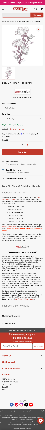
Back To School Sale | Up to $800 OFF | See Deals (22, 3)
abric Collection (11, 199)
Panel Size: (6, 114)
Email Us (5, 387)
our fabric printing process (24, 299)
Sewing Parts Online (9, 227)
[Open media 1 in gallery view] (38, 29)
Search (38, 15)
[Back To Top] (42, 427)
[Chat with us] (35, 9)
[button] (3, 9)
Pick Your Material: (9, 103)
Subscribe (38, 346)
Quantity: (5, 140)
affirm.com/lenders (23, 417)
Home (4, 21)
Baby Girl (13, 21)
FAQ (3, 389)
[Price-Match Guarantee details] (25, 179)
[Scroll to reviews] (22, 87)
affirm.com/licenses (34, 422)
